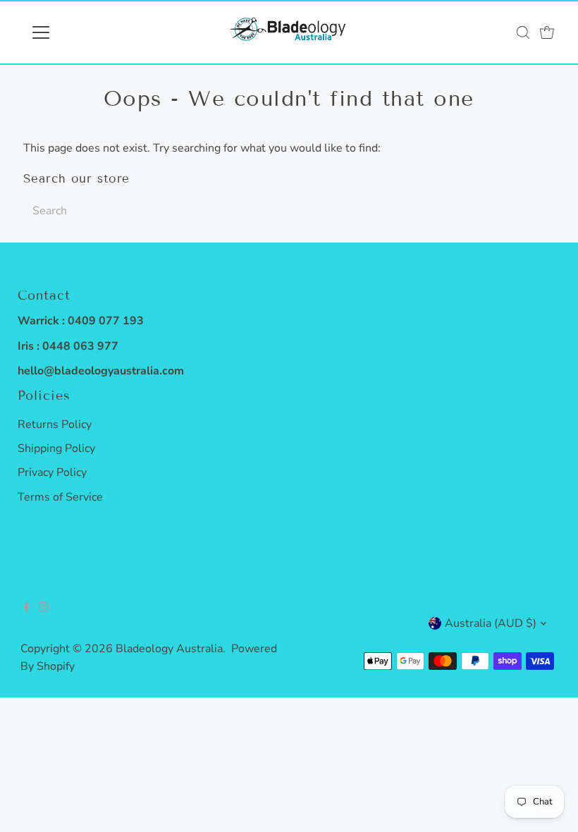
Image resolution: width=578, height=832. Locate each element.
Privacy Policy (52, 472)
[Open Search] (523, 32)
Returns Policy (55, 424)
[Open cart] (547, 32)
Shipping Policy (56, 448)
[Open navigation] (86, 32)
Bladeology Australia (169, 648)
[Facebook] (26, 608)
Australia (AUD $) (490, 623)
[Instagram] (43, 608)
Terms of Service (60, 497)
